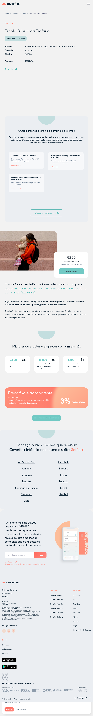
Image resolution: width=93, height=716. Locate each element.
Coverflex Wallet (56, 595)
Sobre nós (76, 595)
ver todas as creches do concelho (46, 213)
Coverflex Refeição (56, 604)
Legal (75, 626)
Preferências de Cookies (82, 630)
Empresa (5, 645)
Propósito (76, 613)
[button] (88, 3)
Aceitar (9, 709)
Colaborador (7, 649)
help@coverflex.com (9, 626)
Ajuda (75, 617)
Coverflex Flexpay (56, 613)
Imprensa (76, 621)
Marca (75, 608)
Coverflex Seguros (56, 608)
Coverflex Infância (56, 600)
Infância (5, 654)
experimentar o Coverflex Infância (46, 418)
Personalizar (22, 709)
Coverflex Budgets (56, 617)
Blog (74, 600)
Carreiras (76, 604)
